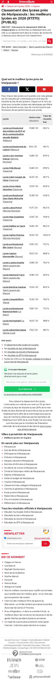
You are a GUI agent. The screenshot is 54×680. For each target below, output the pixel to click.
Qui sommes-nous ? (12, 640)
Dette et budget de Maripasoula (19, 478)
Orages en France (12, 562)
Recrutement (40, 643)
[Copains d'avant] (14, 671)
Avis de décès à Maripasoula (17, 450)
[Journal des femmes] (14, 660)
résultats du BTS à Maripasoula (21, 355)
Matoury (7, 140)
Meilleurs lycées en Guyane (17, 438)
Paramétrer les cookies (31, 645)
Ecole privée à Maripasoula (16, 492)
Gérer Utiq (46, 645)
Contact (12, 643)
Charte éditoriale (35, 640)
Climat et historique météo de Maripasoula (24, 471)
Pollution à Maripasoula (15, 457)
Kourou (14, 50)
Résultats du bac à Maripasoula (18, 515)
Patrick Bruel (10, 583)
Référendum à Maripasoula (17, 503)
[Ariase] (14, 676)
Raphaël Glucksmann (14, 569)
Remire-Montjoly (11, 211)
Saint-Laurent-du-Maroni (40, 47)
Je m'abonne (25, 389)
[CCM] (40, 660)
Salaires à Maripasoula (14, 475)
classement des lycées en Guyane (22, 345)
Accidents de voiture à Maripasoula (20, 468)
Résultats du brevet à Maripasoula (20, 519)
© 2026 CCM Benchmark (40, 648)
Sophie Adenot (11, 576)
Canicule (8, 580)
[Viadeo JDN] (40, 671)
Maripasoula (10, 446)
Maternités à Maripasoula (16, 496)
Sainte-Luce (9, 333)
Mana (6, 50)
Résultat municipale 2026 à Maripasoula (23, 512)
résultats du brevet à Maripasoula (23, 352)
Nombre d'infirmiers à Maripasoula (20, 464)
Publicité (46, 640)
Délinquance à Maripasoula (17, 453)
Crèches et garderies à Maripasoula (20, 489)
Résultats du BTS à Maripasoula (19, 522)
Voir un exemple (42, 538)
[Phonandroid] (40, 677)
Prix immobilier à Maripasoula (18, 499)
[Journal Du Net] (14, 665)
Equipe (24, 640)
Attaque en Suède (12, 587)
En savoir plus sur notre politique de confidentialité (23, 394)
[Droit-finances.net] (40, 665)
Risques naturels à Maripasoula (18, 461)
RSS (31, 643)
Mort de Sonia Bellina (14, 573)
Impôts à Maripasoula (14, 482)
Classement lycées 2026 (18, 6)
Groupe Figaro (23, 648)
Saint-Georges (19, 47)
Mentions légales (10, 648)
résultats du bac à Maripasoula (21, 348)
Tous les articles (23, 643)
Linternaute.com (14, 538)
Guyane (36, 6)
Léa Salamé (9, 566)
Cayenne (7, 171)
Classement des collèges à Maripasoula (22, 485)
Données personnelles (13, 645)
